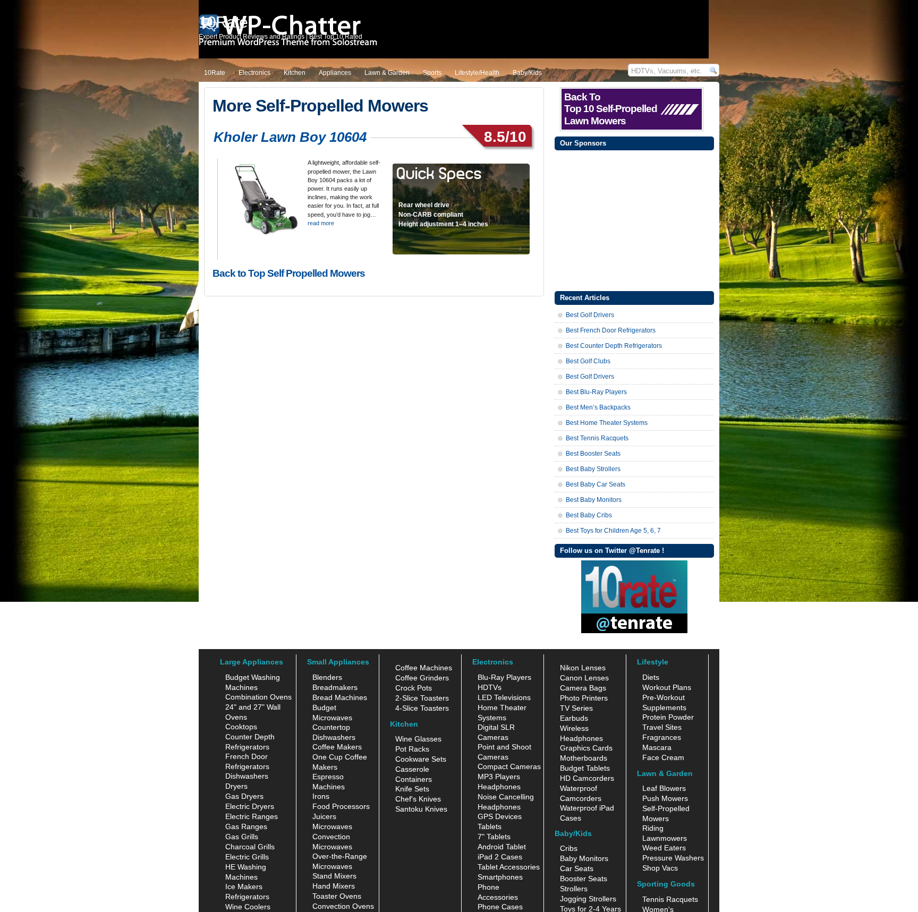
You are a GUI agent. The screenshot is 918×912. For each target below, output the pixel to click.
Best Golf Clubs (588, 361)
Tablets (490, 826)
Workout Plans (666, 687)
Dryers (236, 786)
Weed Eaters (664, 847)
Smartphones (500, 877)
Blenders (327, 677)
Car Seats (576, 868)
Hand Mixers (333, 886)
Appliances (335, 72)
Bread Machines (339, 697)
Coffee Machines (423, 667)
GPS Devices (500, 816)
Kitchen (294, 72)
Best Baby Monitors (594, 500)
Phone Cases (500, 906)
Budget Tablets (585, 768)
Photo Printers (584, 698)
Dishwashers (246, 776)
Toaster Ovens (336, 896)
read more (321, 223)
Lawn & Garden (387, 72)
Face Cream (663, 757)
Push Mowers (665, 798)
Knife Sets (412, 789)
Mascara (657, 747)
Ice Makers (243, 886)
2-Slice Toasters (422, 698)
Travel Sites (662, 727)
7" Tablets (494, 836)
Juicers (324, 816)
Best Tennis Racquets (597, 438)
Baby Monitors (584, 858)
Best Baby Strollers (593, 469)
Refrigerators (247, 896)
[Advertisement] (634, 219)
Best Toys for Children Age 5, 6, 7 (613, 530)
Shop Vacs (660, 868)
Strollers (574, 888)
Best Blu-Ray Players (596, 392)
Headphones (499, 786)
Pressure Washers (673, 858)
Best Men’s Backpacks (598, 407)
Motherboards (583, 758)
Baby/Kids (527, 72)
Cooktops (241, 726)
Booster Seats (583, 878)
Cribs (568, 848)
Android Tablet (502, 846)
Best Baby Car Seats (595, 484)
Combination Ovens (258, 697)
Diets (650, 677)
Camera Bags (583, 688)
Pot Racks (412, 749)
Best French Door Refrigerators (611, 330)
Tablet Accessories (509, 867)
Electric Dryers (249, 806)
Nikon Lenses (583, 667)
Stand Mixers (334, 876)
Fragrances (661, 737)
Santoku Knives (421, 809)
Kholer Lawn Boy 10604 (290, 137)
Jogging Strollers (588, 898)
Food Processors (341, 806)
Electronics (254, 72)
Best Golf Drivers (590, 315)
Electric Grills (247, 857)
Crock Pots (413, 688)
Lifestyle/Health (477, 72)
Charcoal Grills (250, 846)
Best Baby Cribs (589, 515)
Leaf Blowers (664, 788)
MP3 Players (499, 776)
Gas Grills (241, 836)
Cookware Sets (420, 759)
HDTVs (490, 687)
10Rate (214, 72)
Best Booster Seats (593, 453)
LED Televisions (504, 697)
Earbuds (574, 718)
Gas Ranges (246, 826)
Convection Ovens (343, 906)
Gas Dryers (244, 796)
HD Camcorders (587, 778)
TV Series (576, 708)
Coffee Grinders (422, 678)
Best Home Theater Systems (607, 423)
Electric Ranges (251, 816)
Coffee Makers (337, 747)
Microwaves (332, 826)
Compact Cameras (509, 766)
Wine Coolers (247, 906)
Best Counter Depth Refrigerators (614, 346)
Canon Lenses (584, 678)
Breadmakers (335, 687)
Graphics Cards (586, 748)
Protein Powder (668, 717)
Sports (432, 72)
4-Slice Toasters (422, 708)
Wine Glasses (418, 739)
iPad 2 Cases (500, 857)
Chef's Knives (418, 799)
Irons (320, 796)
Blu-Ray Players (504, 677)
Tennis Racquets (670, 899)
